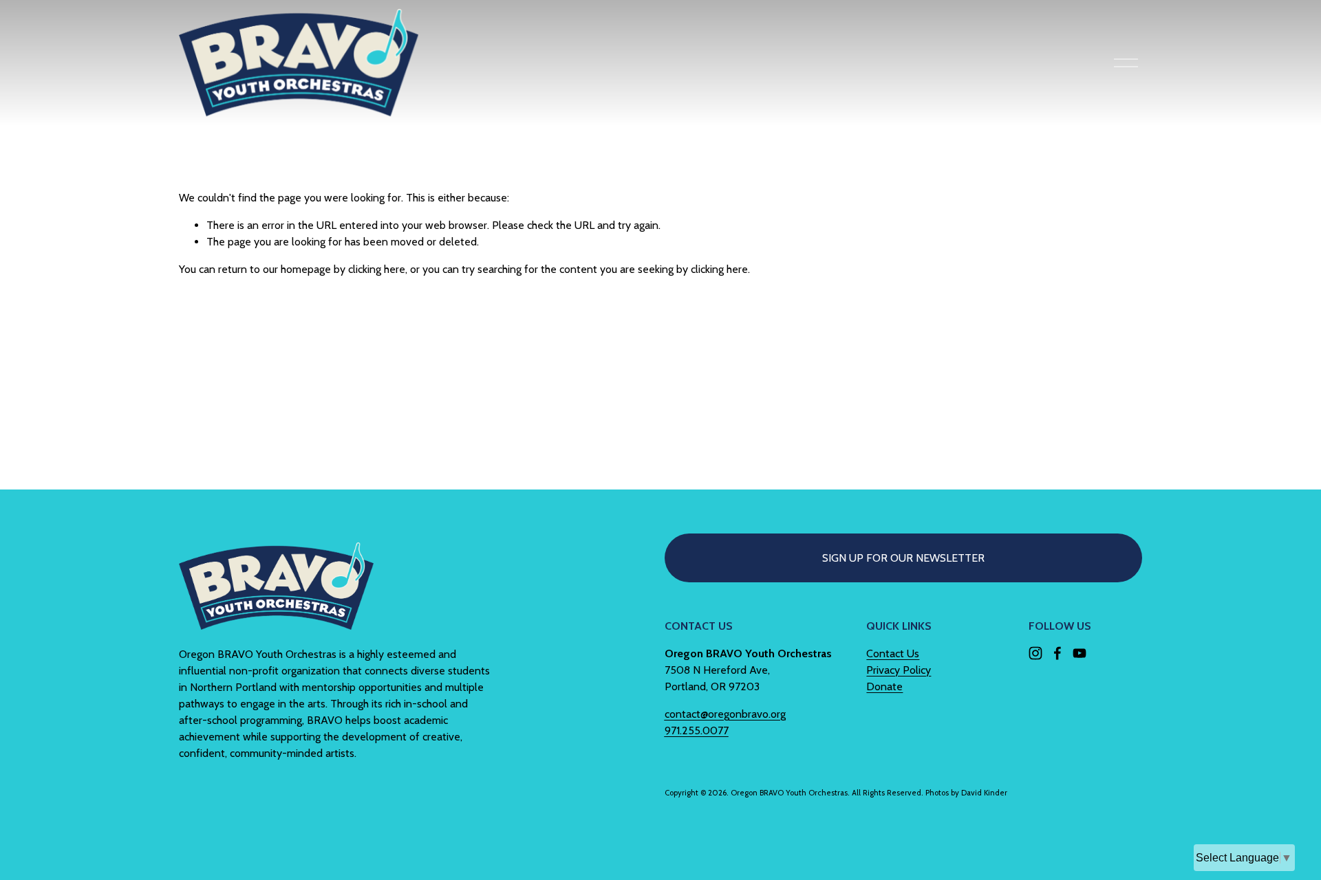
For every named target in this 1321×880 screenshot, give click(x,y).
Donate (884, 686)
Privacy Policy (898, 669)
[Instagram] (1035, 653)
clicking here (376, 269)
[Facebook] (1057, 653)
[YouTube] (1079, 653)
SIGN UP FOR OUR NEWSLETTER (903, 557)
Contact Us (892, 653)
